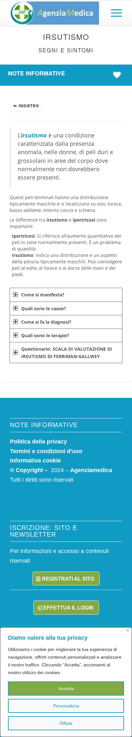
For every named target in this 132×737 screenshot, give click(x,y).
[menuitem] (113, 13)
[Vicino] (127, 630)
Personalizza (66, 705)
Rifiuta (66, 723)
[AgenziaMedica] (55, 13)
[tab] (66, 295)
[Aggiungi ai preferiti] (118, 75)
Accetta (66, 688)
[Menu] (113, 13)
